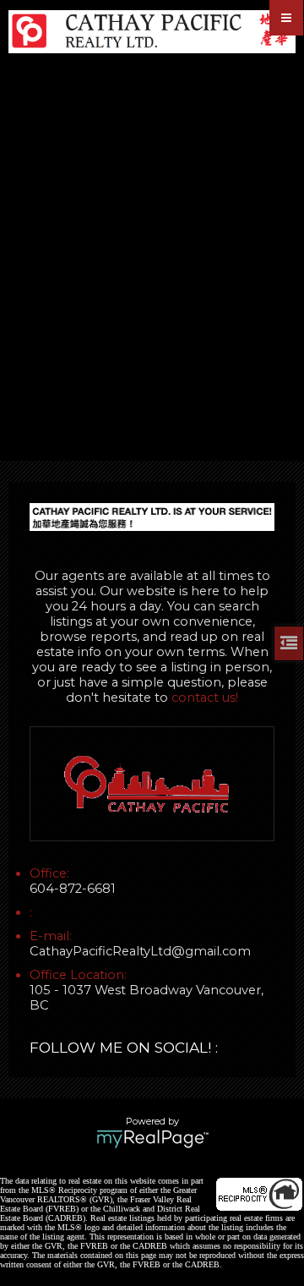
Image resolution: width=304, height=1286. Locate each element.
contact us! (204, 697)
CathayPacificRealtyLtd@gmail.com (140, 951)
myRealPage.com (152, 1139)
